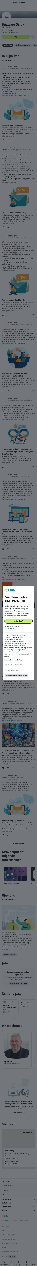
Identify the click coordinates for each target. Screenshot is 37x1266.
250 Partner (22, 635)
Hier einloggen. (9, 628)
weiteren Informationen (16, 654)
